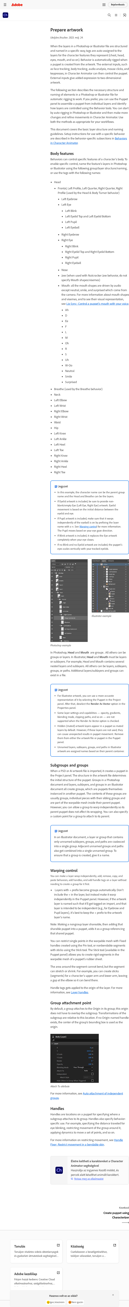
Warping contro (87, 526)
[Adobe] (17, 4)
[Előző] (69, 1218)
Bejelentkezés (118, 4)
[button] (104, 4)
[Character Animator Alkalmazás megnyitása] (124, 15)
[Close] (113, 1295)
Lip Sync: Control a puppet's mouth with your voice (97, 304)
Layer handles (79, 992)
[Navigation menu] (5, 4)
